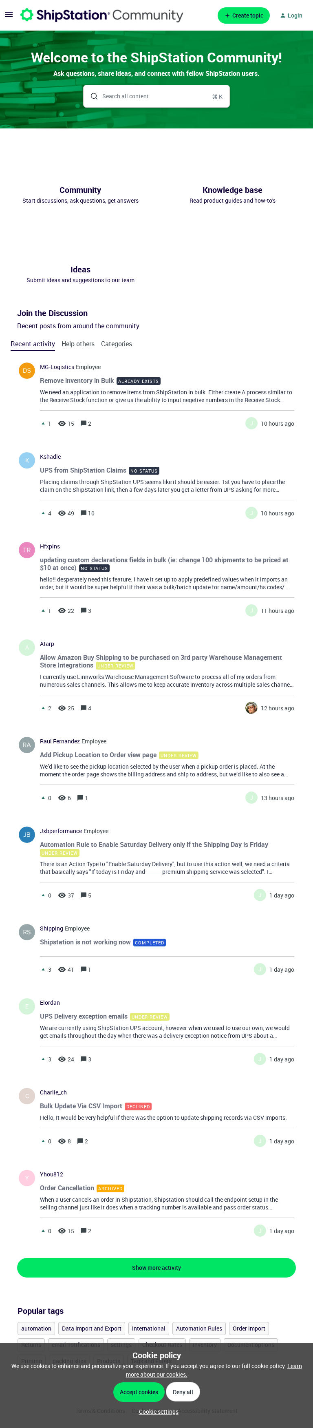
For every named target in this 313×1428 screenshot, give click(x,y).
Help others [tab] (78, 343)
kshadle (50, 457)
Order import (249, 1328)
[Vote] (43, 423)
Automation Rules (199, 1328)
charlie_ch (53, 1092)
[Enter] (91, 96)
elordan (50, 1003)
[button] (157, 1411)
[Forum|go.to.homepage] (101, 15)
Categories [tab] (116, 343)
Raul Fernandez (60, 741)
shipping (51, 928)
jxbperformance (61, 831)
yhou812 (51, 1174)
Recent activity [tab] (33, 343)
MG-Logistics (57, 367)
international (148, 1328)
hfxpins (50, 546)
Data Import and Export (91, 1328)
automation (36, 1328)
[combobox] (156, 96)
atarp (47, 644)
